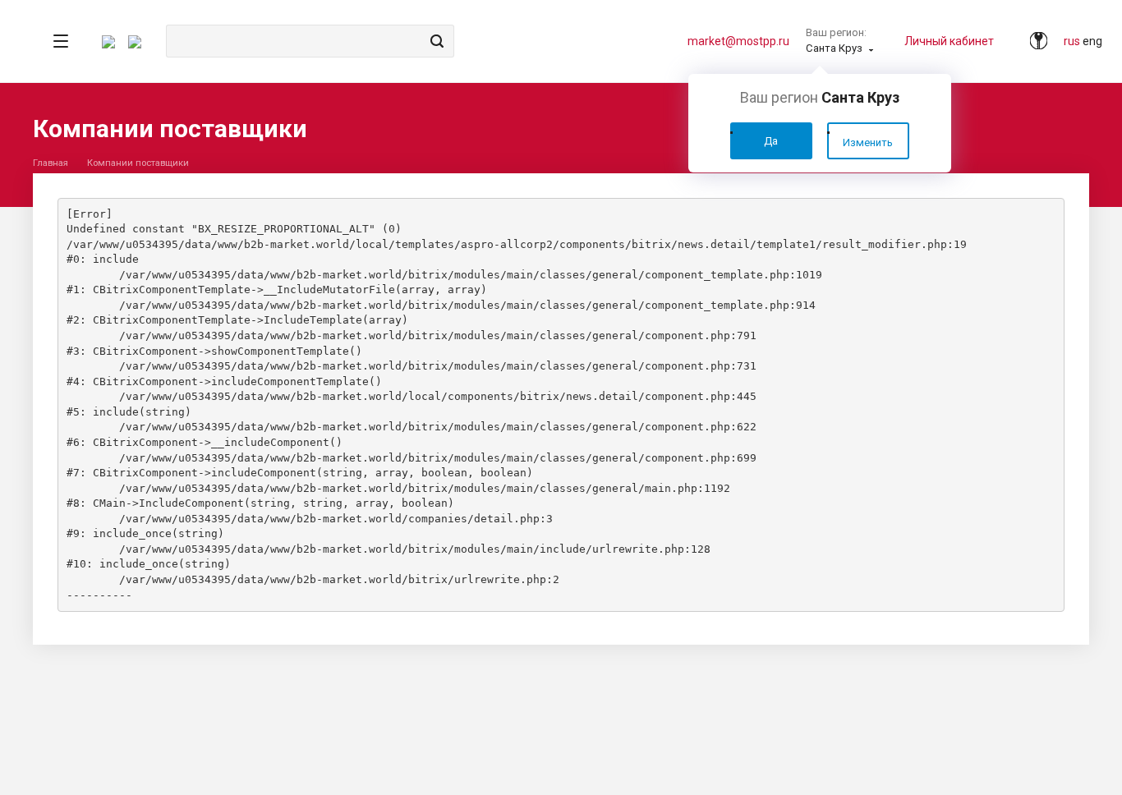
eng (1092, 41)
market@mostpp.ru (738, 41)
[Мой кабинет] (1030, 41)
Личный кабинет (949, 41)
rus (1072, 41)
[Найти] (434, 41)
